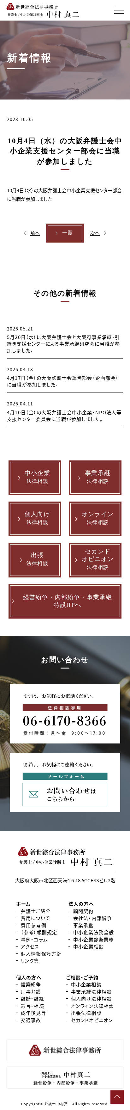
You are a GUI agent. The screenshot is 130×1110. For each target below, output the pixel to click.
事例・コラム (34, 939)
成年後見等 (33, 1012)
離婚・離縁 (32, 998)
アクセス (30, 946)
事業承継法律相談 (91, 991)
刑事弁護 (31, 991)
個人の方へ (29, 977)
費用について (35, 918)
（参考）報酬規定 (39, 932)
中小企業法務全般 (93, 932)
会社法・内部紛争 (92, 918)
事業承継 (83, 925)
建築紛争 (31, 984)
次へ (95, 233)
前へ (35, 233)
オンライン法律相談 (92, 1005)
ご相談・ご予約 (82, 977)
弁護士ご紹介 (36, 911)
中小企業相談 (88, 946)
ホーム (23, 903)
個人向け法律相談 (91, 998)
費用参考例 (33, 925)
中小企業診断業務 (93, 939)
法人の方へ (81, 903)
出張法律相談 (86, 1012)
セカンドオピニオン (92, 1020)
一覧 (67, 232)
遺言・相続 (32, 1005)
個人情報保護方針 (41, 953)
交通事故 (31, 1020)
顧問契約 (83, 911)
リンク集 (30, 960)
